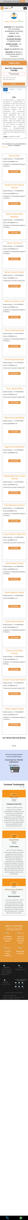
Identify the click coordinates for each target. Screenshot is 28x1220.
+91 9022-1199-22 (5, 984)
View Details (14, 171)
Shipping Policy (12, 995)
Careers (12, 999)
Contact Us (6, 999)
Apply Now (14, 84)
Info (5, 89)
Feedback (12, 89)
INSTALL (22, 1)
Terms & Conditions (8, 997)
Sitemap (5, 995)
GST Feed (7, 93)
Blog (23, 997)
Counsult (19, 89)
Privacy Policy (17, 997)
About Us (17, 999)
